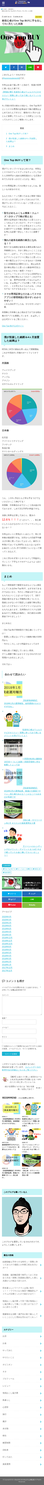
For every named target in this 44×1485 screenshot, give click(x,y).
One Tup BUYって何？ (17, 134)
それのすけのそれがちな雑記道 (24, 1479)
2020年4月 (6, 917)
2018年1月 (6, 965)
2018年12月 (7, 938)
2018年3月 (6, 959)
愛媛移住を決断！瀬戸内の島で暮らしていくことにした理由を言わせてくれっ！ (20, 1315)
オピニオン (7, 1364)
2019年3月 (6, 935)
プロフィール (8, 1379)
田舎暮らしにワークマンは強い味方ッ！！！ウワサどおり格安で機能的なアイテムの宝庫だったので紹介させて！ (20, 1291)
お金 (4, 1343)
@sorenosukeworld (11, 78)
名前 (4, 1018)
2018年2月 (6, 962)
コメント (5, 995)
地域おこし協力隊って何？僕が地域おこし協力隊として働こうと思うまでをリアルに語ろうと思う (20, 1304)
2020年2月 (6, 923)
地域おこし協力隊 (10, 1393)
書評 (4, 1421)
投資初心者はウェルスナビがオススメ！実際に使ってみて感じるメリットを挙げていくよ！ (23, 732)
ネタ (4, 1371)
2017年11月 (7, 971)
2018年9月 (6, 947)
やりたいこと (8, 1357)
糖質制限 (6, 1443)
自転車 (5, 1450)
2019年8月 (6, 926)
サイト (4, 1037)
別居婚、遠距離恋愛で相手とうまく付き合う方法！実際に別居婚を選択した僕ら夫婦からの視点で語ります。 (20, 1278)
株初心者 (37, 869)
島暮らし (6, 1400)
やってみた (21, 869)
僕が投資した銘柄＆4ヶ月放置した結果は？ (21, 139)
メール (5, 1027)
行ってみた (7, 1457)
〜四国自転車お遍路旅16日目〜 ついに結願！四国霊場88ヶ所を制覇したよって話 (23, 762)
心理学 (5, 1407)
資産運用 (7, 865)
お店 (4, 1336)
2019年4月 (6, 932)
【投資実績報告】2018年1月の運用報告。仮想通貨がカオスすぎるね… (22, 703)
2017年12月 (7, 967)
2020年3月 (6, 920)
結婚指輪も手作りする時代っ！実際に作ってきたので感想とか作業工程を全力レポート (20, 1265)
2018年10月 (7, 944)
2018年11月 (7, 941)
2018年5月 (6, 953)
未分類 (5, 1428)
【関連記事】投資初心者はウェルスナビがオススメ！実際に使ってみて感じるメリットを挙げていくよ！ (21, 95)
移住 (4, 1435)
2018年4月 (6, 956)
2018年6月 (6, 950)
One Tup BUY (9, 869)
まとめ (10, 146)
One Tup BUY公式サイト (13, 326)
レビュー (6, 1386)
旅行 (4, 1414)
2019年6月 (6, 929)
